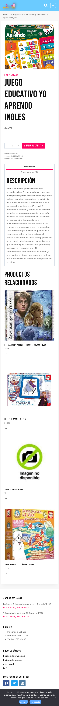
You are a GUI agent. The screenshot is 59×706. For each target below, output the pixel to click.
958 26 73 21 (9, 608)
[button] (51, 27)
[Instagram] (22, 683)
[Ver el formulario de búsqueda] (46, 5)
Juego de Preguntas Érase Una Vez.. (19, 564)
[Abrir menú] (53, 5)
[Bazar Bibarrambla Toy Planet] (9, 5)
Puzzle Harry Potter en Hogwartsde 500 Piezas (25, 345)
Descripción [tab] (29, 167)
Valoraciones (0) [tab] (29, 172)
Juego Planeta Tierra (13, 489)
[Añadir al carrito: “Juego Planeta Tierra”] (6, 498)
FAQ (5, 668)
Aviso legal (8, 664)
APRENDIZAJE (17, 158)
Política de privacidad (14, 656)
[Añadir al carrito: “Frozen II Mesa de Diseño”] (6, 428)
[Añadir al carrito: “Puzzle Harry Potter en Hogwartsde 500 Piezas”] (6, 354)
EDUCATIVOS (11, 75)
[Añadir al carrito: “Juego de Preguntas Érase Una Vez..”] (6, 574)
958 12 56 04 (9, 617)
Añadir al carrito (33, 145)
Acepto (23, 702)
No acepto (35, 702)
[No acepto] (55, 697)
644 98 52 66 (23, 608)
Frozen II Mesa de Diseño (15, 419)
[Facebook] (6, 683)
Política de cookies (13, 660)
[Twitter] (14, 683)
